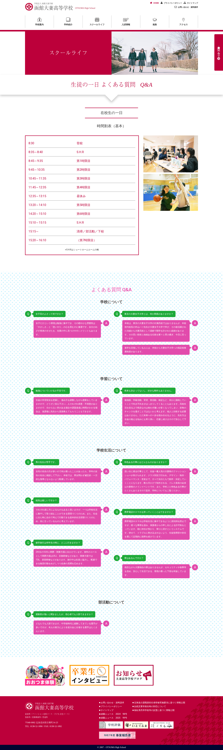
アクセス (183, 24)
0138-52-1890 (36, 726)
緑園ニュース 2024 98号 (113, 714)
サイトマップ (192, 3)
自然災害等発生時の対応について (149, 706)
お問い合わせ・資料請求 (188, 7)
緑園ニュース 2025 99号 (113, 718)
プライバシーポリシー (173, 3)
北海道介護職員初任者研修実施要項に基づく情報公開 (158, 702)
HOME (156, 3)
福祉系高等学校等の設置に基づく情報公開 (153, 710)
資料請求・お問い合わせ (218, 50)
